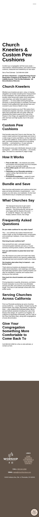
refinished (16, 191)
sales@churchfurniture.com (22, 472)
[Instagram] (12, 463)
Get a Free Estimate (8, 72)
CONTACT (28, 463)
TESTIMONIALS (28, 460)
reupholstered (25, 191)
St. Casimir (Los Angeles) (24, 313)
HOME (28, 456)
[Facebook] (9, 463)
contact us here (7, 346)
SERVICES (28, 458)
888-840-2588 (9, 344)
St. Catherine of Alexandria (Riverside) (18, 313)
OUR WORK (28, 461)
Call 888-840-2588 (22, 72)
